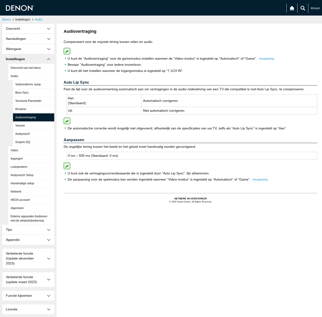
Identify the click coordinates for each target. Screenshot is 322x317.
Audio (38, 19)
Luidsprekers (19, 167)
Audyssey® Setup (22, 175)
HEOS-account (20, 200)
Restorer (20, 109)
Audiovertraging (25, 117)
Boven (6, 19)
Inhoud (315, 8)
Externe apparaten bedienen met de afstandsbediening (29, 218)
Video (14, 150)
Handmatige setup (22, 183)
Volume (20, 125)
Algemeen (17, 208)
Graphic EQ (22, 142)
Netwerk (16, 191)
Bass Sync (22, 92)
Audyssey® (22, 134)
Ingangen (17, 158)
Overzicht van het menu (26, 68)
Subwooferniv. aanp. (28, 84)
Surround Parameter (28, 101)
